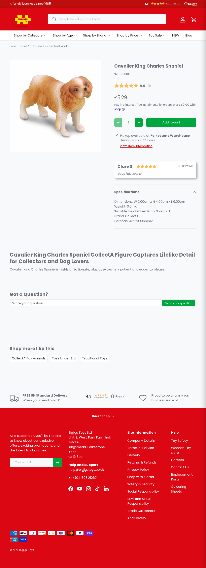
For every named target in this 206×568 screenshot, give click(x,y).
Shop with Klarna (140, 477)
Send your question (178, 303)
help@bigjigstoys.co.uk (86, 469)
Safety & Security (140, 484)
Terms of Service (140, 448)
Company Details (141, 440)
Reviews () (132, 86)
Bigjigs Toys (26, 550)
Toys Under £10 (64, 358)
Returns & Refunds (141, 462)
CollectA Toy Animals (28, 358)
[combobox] (107, 19)
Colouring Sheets (178, 489)
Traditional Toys (94, 358)
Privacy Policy (138, 469)
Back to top (101, 416)
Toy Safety (179, 440)
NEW (175, 35)
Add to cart (171, 122)
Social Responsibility (143, 491)
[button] (171, 4)
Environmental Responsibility (138, 501)
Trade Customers (141, 510)
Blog (188, 35)
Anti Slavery (136, 518)
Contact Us (180, 467)
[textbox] (86, 303)
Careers (177, 460)
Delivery (133, 455)
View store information (136, 146)
